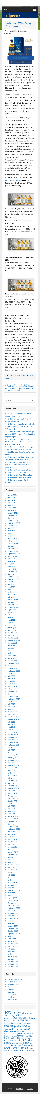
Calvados (19, 1017)
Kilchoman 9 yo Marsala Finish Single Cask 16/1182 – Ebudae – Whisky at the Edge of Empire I (20, 434)
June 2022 (11, 617)
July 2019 (11, 704)
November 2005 (14, 946)
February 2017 (13, 758)
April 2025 (11, 536)
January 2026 (13, 513)
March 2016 (12, 775)
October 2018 (13, 717)
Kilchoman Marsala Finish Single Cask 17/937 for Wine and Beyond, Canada (18, 464)
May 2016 (11, 770)
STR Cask (23, 1047)
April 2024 (11, 566)
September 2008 (14, 908)
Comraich (15, 1021)
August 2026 (12, 495)
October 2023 (13, 577)
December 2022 (13, 602)
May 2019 (11, 707)
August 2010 (12, 872)
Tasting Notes (13, 994)
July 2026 (11, 498)
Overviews (12, 989)
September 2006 (14, 934)
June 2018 (11, 724)
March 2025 (12, 538)
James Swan (27, 1027)
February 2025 (13, 541)
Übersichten (12, 999)
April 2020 (11, 684)
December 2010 (13, 865)
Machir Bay (16, 1031)
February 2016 (13, 778)
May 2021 (11, 651)
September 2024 (14, 554)
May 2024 (11, 564)
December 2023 (13, 571)
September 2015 (14, 788)
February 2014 (13, 816)
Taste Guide (12, 992)
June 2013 (11, 834)
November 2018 (14, 714)
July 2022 (11, 615)
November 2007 (14, 916)
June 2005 (11, 951)
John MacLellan (20, 1029)
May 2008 (11, 911)
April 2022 (11, 622)
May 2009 (11, 895)
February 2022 (13, 628)
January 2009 (13, 900)
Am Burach (31, 1013)
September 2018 (14, 719)
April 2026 (11, 505)
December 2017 (13, 737)
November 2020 (14, 666)
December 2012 (13, 842)
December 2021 (13, 633)
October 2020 (13, 668)
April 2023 (11, 592)
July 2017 (11, 750)
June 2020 (11, 679)
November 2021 (14, 635)
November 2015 (14, 783)
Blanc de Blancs (26, 1016)
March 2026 (12, 508)
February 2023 (13, 597)
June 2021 (11, 648)
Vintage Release (29, 1050)
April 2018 (11, 730)
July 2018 (11, 722)
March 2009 (12, 898)
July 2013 (11, 832)
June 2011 (11, 857)
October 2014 (13, 801)
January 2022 (13, 630)
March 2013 (12, 839)
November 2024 (14, 549)
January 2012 (13, 852)
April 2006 (11, 936)
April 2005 (11, 954)
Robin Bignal (28, 1043)
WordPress (19, 1089)
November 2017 (14, 740)
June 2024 (11, 561)
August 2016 (12, 768)
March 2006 (12, 939)
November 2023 (14, 574)
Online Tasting (17, 1038)
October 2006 (13, 931)
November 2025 (14, 518)
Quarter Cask (17, 1043)
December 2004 (13, 959)
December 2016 (13, 760)
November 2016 (14, 763)
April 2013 (11, 837)
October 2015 (13, 786)
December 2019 (13, 691)
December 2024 (13, 546)
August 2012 (12, 847)
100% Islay (12, 1012)
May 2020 (11, 681)
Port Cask (25, 1040)
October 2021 (13, 638)
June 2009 (11, 893)
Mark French (13, 1036)
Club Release (29, 1018)
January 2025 (13, 543)
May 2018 (11, 727)
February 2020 (13, 689)
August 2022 (12, 612)
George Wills (12, 1025)
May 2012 (11, 849)
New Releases (13, 984)
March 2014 (12, 814)
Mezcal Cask (29, 1036)
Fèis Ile (24, 1023)
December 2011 (13, 854)
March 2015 (12, 793)
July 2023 (11, 584)
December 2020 (13, 663)
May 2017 (11, 752)
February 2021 (13, 658)
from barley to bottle (15, 979)
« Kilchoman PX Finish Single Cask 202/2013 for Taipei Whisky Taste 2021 (19, 386)
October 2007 (13, 918)
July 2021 (11, 645)
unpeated (19, 1050)
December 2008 (13, 903)
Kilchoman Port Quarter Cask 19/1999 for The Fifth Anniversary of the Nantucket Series (18, 441)
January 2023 (13, 600)
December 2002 (13, 964)
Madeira (22, 1033)
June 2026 (11, 500)
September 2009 (14, 890)
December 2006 (13, 928)
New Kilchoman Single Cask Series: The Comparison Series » (19, 389)
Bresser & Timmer (9, 1018)
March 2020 (12, 686)
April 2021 (11, 653)
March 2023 (12, 594)
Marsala (20, 1035)
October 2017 (13, 742)
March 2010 (12, 883)
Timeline (11, 997)
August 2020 (12, 673)
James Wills (9, 1029)
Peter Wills (13, 1040)
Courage (30, 1089)
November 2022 (14, 605)
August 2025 (12, 526)
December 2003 (13, 962)
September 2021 (14, 640)
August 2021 (12, 643)
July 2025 (11, 528)
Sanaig (7, 1045)
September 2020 (14, 671)
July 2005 (11, 949)
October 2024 (13, 551)
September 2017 (14, 745)
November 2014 (14, 798)
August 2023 (12, 582)
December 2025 (13, 515)
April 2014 (11, 811)
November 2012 (14, 844)
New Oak (7, 1038)
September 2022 (14, 610)
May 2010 (11, 877)
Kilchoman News (14, 375)
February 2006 (13, 941)
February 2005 (13, 956)
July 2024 (11, 559)
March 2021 (12, 656)
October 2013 (13, 826)
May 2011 (11, 860)
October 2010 (13, 870)
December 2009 (13, 885)
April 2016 (11, 773)
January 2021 (13, 661)
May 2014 (11, 809)
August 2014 (12, 803)
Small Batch (11, 1047)
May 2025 (11, 533)
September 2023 (14, 579)
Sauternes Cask (18, 1045)
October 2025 (13, 520)
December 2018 (13, 712)
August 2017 (12, 747)
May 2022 (11, 620)
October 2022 (13, 607)
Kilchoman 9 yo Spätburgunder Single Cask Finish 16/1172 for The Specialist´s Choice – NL (20, 426)
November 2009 (14, 888)
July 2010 (11, 875)
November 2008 (14, 905)
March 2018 (12, 732)
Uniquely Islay (12, 1050)
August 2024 (12, 556)
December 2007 (13, 913)
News (23, 375)
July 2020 (11, 676)
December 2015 (13, 781)
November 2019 (14, 694)
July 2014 (11, 806)
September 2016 (14, 765)
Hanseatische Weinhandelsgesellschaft (15, 1026)
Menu (6, 9)
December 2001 (13, 967)
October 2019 (13, 696)
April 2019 (11, 709)
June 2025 (11, 531)
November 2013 (14, 824)
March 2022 (12, 625)
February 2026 (13, 510)
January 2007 (13, 926)
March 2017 (12, 755)
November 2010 (14, 867)
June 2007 (11, 923)
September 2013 (14, 829)
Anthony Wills (12, 1015)
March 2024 (12, 569)
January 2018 (13, 735)
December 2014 (13, 796)
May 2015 (11, 791)
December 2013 (13, 821)
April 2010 (11, 880)
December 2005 (13, 944)
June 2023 (11, 587)
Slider (30, 1045)
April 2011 (11, 862)
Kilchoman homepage (13, 180)
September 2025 (14, 523)
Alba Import (24, 1013)
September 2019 (14, 699)
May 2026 (11, 503)
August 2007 (12, 921)
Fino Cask (18, 1023)
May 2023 (11, 589)
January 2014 (13, 819)
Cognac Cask (8, 1021)
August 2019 (12, 702)
